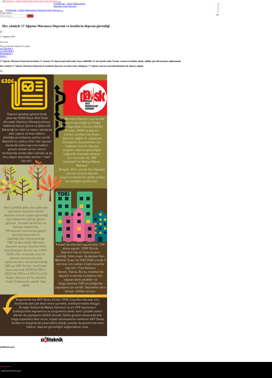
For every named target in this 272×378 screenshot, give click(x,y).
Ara (30, 16)
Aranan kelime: (6, 13)
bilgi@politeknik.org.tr (11, 370)
